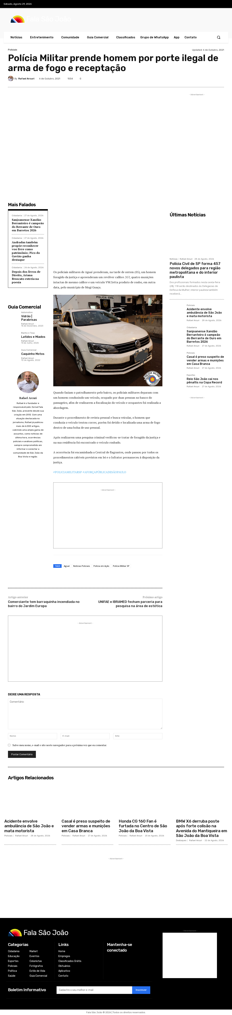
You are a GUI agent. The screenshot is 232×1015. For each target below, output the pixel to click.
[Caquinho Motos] (13, 354)
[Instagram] (209, 4)
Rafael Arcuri (26, 78)
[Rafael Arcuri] (11, 78)
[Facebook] (202, 4)
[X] (217, 4)
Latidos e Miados (33, 337)
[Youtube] (224, 4)
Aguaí (67, 566)
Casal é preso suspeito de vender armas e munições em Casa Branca (205, 360)
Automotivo (27, 312)
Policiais (12, 50)
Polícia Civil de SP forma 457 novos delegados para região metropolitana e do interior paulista (195, 270)
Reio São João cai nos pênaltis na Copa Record (204, 380)
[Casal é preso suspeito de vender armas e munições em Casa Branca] (177, 359)
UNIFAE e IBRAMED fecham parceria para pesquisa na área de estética (130, 604)
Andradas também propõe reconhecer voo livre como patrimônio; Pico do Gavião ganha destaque (26, 251)
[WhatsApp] (211, 78)
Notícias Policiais (81, 566)
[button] (218, 37)
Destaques (181, 840)
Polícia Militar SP (121, 566)
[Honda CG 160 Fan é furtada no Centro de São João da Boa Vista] (145, 799)
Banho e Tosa (28, 333)
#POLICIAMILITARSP (67, 472)
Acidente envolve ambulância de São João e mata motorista (204, 312)
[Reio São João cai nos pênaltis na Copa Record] (177, 381)
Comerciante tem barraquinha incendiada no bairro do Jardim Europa (44, 604)
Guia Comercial (28, 350)
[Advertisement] (107, 240)
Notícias (173, 259)
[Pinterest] (195, 78)
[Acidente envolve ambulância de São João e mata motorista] (177, 311)
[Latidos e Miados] (13, 337)
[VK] (203, 78)
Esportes (191, 375)
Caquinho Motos (32, 354)
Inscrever (141, 990)
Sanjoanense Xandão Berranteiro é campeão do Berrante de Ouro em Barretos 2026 (28, 225)
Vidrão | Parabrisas (29, 318)
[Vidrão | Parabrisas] (13, 316)
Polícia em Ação (101, 566)
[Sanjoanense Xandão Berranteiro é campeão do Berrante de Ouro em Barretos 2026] (177, 334)
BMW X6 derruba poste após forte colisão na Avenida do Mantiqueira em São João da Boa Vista (201, 828)
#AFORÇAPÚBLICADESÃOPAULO (104, 472)
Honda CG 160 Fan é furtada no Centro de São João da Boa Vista (143, 826)
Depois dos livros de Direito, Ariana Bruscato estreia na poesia (26, 277)
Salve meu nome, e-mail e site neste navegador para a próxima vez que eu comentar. (60, 745)
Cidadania (17, 216)
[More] (220, 78)
